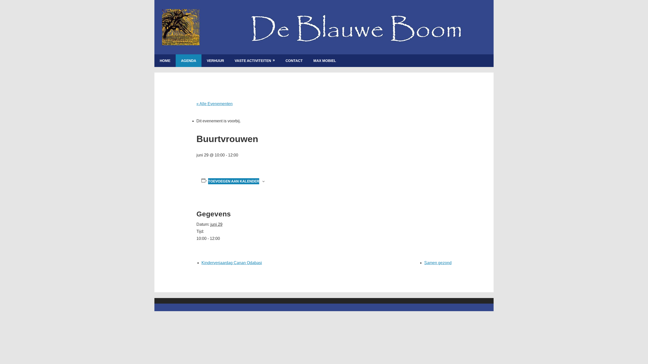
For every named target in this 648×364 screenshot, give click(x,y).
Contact (294, 61)
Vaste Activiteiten (253, 61)
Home (165, 61)
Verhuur (215, 61)
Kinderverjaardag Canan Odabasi (231, 263)
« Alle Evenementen (214, 104)
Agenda (188, 61)
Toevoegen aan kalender (233, 181)
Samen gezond (438, 263)
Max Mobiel (324, 61)
